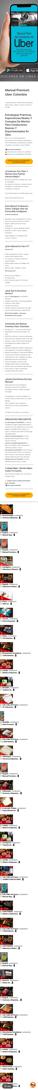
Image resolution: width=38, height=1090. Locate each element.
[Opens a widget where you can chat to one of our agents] (7, 1086)
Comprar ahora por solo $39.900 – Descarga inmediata (19, 161)
